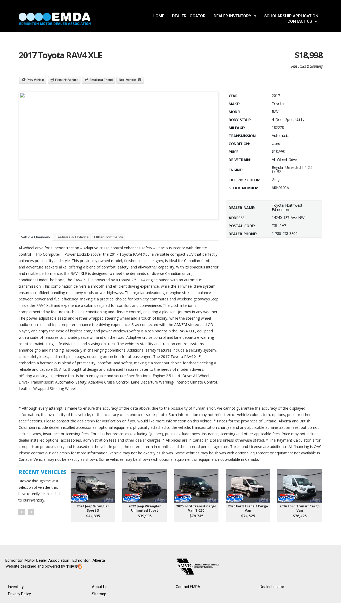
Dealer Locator (272, 587)
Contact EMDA (188, 587)
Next (31, 512)
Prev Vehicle (35, 80)
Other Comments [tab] (108, 237)
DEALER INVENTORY (232, 16)
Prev (21, 512)
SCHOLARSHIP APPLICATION (291, 16)
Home (158, 16)
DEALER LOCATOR (189, 16)
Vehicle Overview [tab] (35, 237)
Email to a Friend (101, 80)
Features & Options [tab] (71, 237)
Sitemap (99, 594)
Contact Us (299, 21)
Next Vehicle (127, 80)
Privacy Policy (19, 594)
